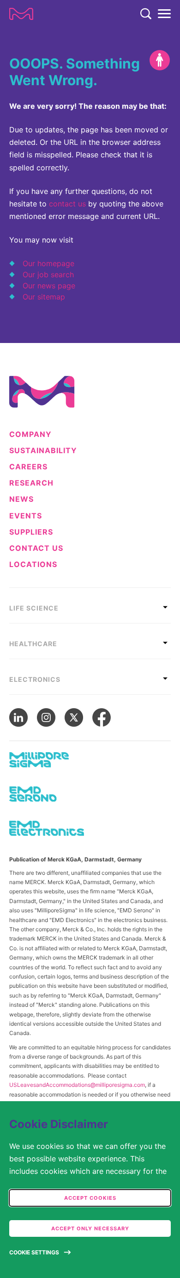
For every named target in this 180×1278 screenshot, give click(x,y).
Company (30, 434)
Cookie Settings (34, 1252)
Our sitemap (44, 296)
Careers (28, 466)
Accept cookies (90, 1198)
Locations (33, 564)
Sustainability (43, 450)
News (21, 499)
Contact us (36, 548)
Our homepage (48, 263)
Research (31, 483)
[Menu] (164, 13)
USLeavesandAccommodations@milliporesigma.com (77, 1084)
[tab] (90, 605)
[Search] (145, 13)
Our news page (49, 285)
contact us (67, 203)
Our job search (48, 274)
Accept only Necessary (90, 1228)
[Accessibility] (160, 60)
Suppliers (31, 532)
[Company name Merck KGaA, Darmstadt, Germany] (21, 14)
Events (25, 515)
